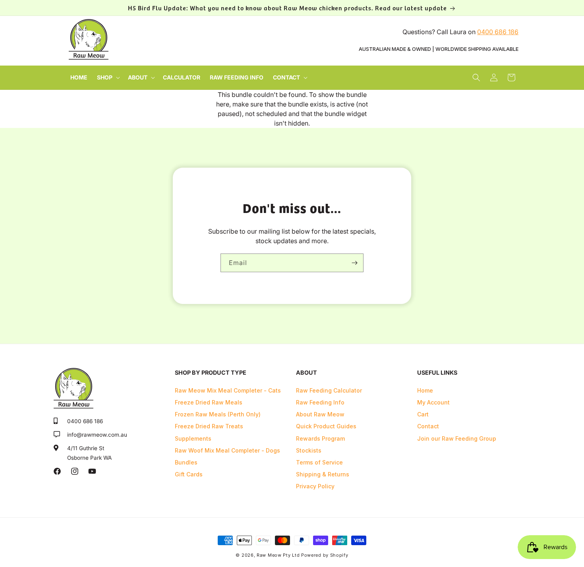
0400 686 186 (497, 32)
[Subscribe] (354, 263)
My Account (433, 402)
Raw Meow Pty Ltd (278, 555)
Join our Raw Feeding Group (456, 438)
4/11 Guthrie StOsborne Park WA (89, 453)
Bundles (186, 462)
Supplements (193, 438)
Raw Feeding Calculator (329, 390)
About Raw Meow (320, 414)
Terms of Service (319, 462)
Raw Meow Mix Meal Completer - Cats (228, 390)
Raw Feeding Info (320, 402)
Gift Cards (189, 474)
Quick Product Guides (326, 426)
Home (425, 390)
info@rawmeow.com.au (97, 435)
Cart (423, 414)
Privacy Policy (315, 486)
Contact (428, 426)
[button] (107, 77)
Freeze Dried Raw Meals (208, 402)
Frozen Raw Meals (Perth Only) (218, 414)
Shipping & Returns (322, 474)
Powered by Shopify (324, 555)
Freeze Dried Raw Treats (209, 426)
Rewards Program (320, 438)
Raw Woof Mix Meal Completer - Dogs (227, 450)
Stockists (308, 450)
